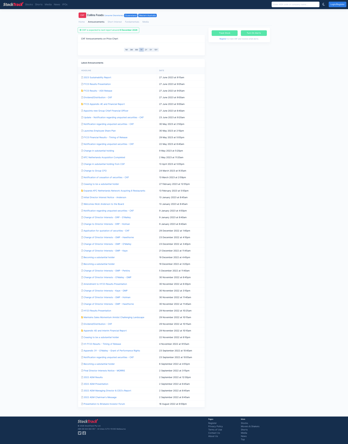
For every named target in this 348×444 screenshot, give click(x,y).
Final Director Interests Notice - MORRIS (104, 370)
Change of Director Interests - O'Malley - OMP (107, 277)
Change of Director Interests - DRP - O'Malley (107, 217)
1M (126, 50)
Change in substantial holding (99, 150)
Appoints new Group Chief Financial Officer (106, 110)
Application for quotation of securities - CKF (106, 230)
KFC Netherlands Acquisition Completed (104, 157)
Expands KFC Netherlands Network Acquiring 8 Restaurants (114, 190)
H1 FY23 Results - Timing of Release (102, 344)
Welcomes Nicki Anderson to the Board (104, 204)
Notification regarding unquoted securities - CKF (109, 124)
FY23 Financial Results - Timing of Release (105, 137)
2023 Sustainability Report (97, 77)
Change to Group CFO (95, 170)
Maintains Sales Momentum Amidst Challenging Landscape (114, 317)
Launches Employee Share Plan (100, 130)
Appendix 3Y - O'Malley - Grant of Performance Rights (112, 350)
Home (82, 21)
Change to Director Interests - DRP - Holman (107, 224)
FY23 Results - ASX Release (98, 90)
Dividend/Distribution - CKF (98, 97)
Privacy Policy (215, 426)
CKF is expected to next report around (109, 30)
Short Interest (115, 21)
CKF (82, 15)
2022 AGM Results (93, 377)
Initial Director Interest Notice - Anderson (105, 197)
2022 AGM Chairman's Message (100, 397)
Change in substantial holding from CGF (104, 164)
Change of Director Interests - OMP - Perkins (107, 270)
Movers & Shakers (250, 426)
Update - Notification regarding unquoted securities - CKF (114, 117)
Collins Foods (92, 15)
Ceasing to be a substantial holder (101, 184)
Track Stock (224, 33)
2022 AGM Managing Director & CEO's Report (107, 390)
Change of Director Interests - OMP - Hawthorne (109, 237)
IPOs (64, 4)
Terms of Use (215, 429)
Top (243, 439)
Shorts (39, 4)
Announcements (96, 21)
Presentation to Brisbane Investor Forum (104, 404)
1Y (141, 50)
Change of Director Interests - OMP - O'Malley (107, 244)
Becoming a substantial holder (99, 257)
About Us (213, 436)
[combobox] (295, 4)
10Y (156, 50)
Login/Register (337, 4)
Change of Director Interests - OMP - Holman (107, 297)
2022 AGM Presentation (96, 384)
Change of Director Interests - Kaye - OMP (106, 290)
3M (131, 50)
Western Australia (147, 15)
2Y (146, 50)
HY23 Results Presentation (97, 310)
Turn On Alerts (254, 33)
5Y (151, 50)
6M (136, 50)
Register (223, 39)
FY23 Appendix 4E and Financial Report (104, 104)
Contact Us (214, 432)
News (57, 4)
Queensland (130, 15)
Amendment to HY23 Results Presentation (105, 284)
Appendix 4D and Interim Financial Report (105, 330)
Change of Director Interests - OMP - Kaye (106, 250)
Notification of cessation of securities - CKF (106, 177)
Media (48, 4)
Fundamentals (132, 21)
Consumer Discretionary (113, 15)
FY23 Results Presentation (97, 84)
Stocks (29, 4)
